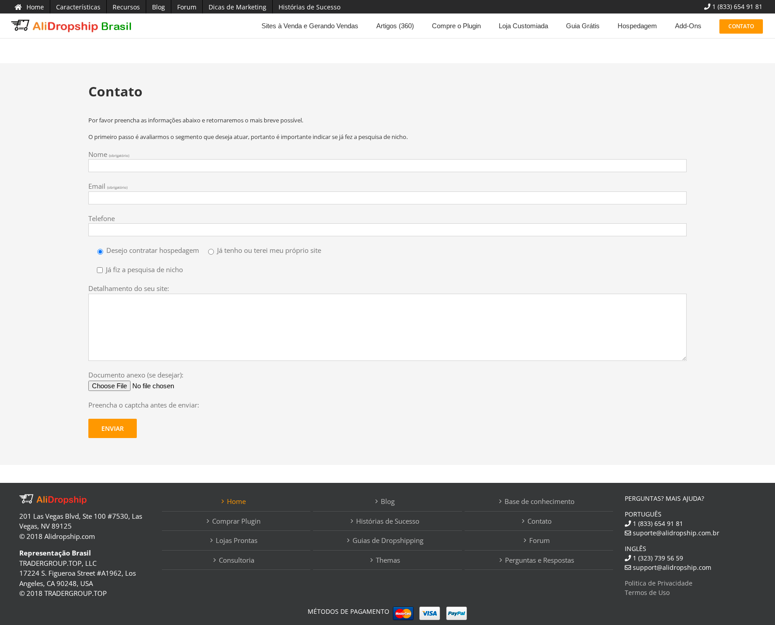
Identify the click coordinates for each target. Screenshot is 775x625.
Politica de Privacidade (658, 583)
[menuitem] (29, 6)
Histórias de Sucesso (387, 520)
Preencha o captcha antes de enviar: (143, 404)
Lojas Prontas (236, 540)
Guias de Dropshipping (388, 540)
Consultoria (236, 560)
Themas (388, 560)
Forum (539, 540)
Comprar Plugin (236, 520)
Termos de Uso (647, 592)
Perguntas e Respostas (539, 560)
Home (236, 501)
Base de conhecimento (540, 501)
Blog (388, 501)
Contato (539, 520)
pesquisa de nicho (382, 137)
